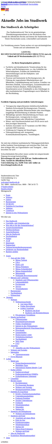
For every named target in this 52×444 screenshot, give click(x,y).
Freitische (19, 403)
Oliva (17, 262)
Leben (8, 359)
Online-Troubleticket (23, 324)
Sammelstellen (20, 332)
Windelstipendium (22, 405)
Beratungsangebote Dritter (25, 389)
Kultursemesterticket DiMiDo (26, 374)
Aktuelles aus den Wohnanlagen (27, 348)
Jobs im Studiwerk (13, 234)
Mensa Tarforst (21, 260)
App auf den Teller (18, 258)
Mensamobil (20, 273)
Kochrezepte (20, 284)
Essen (8, 195)
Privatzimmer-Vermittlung (25, 315)
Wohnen (9, 197)
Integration (15, 352)
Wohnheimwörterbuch (24, 337)
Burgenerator (11, 202)
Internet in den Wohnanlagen (17, 213)
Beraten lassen (16, 381)
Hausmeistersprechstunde (25, 322)
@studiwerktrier (7, 187)
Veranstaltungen (21, 289)
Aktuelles (14, 346)
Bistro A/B (19, 265)
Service (18, 286)
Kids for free (20, 420)
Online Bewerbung (27, 306)
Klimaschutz (15, 295)
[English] (7, 9)
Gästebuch (10, 210)
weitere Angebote (27, 308)
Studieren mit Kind (32, 311)
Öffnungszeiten (21, 319)
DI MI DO (10, 204)
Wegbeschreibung (12, 230)
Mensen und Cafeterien (19, 278)
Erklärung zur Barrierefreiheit (17, 249)
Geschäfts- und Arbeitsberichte (17, 223)
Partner (8, 238)
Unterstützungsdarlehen (24, 396)
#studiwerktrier (6, 189)
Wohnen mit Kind (22, 431)
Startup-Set (19, 409)
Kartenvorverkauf (22, 372)
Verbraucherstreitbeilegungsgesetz (19, 247)
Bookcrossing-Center (23, 335)
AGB (8, 241)
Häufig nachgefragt (18, 317)
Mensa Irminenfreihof (23, 271)
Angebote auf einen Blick (25, 418)
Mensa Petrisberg (22, 267)
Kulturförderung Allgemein (25, 376)
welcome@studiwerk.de (10, 182)
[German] (3, 9)
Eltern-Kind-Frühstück (24, 429)
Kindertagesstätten (22, 422)
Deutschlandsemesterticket (25, 363)
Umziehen (15, 379)
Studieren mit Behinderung (21, 411)
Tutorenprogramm (22, 354)
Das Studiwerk (11, 221)
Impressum (10, 243)
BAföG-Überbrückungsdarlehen (27, 394)
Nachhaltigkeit (11, 236)
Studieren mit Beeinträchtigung (37, 313)
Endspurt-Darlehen (22, 398)
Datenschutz (10, 245)
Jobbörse (9, 208)
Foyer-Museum (16, 357)
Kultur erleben (16, 370)
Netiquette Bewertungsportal (26, 275)
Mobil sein (15, 361)
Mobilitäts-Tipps (21, 365)
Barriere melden (12, 252)
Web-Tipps (19, 341)
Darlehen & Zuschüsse (14, 206)
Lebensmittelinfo (21, 282)
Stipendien (19, 407)
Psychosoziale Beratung (24, 385)
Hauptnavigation (12, 4)
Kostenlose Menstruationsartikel (23, 436)
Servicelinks (33, 4)
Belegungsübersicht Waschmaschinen (29, 328)
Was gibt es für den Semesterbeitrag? (20, 225)
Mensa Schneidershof (23, 269)
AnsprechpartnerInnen (14, 228)
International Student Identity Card (28, 368)
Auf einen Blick (26, 304)
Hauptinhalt (23, 4)
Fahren (8, 199)
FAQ (17, 343)
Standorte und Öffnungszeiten (26, 280)
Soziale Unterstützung (23, 400)
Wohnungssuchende (23, 302)
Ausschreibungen (12, 232)
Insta (8, 438)
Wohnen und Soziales (19, 350)
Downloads (19, 330)
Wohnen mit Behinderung (25, 414)
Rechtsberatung (21, 383)
